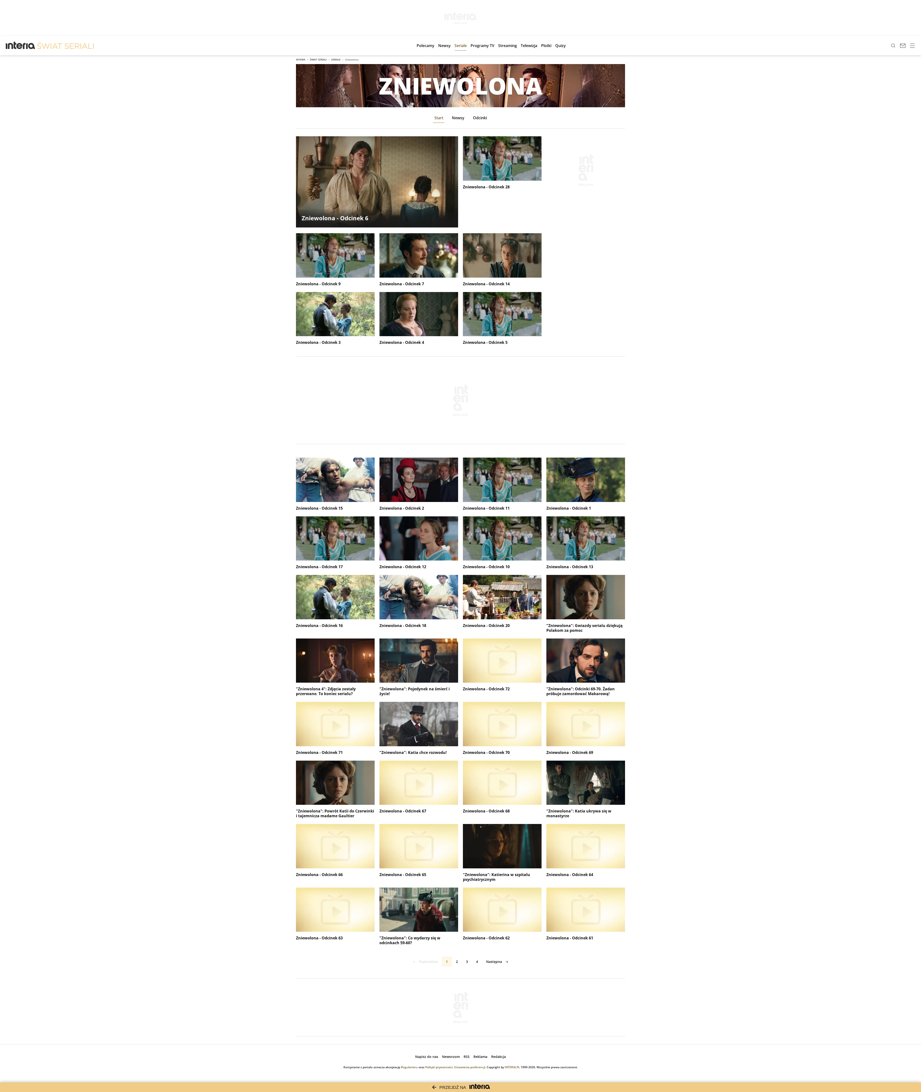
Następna (494, 961)
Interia (300, 59)
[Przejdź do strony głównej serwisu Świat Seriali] (65, 45)
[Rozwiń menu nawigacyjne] (912, 45)
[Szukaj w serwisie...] (893, 45)
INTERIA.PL (512, 1067)
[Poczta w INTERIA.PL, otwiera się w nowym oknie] (903, 45)
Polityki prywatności (439, 1067)
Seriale (336, 59)
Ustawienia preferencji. (470, 1067)
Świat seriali (318, 59)
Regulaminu (409, 1067)
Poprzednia (428, 961)
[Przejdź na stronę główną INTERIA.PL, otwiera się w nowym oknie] (20, 45)
